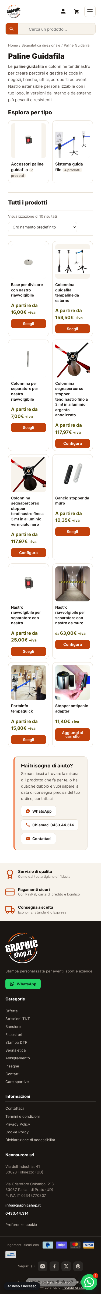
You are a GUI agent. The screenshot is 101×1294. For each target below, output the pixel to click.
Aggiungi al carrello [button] (72, 734)
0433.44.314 (17, 1213)
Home (13, 45)
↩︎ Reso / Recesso (22, 1286)
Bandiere (13, 1026)
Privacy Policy (17, 1124)
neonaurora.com (75, 1287)
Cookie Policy (17, 1132)
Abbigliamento (17, 1058)
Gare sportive (17, 1082)
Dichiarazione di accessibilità (30, 1140)
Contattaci (41, 838)
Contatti (12, 1074)
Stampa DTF (16, 1042)
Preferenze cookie (21, 1224)
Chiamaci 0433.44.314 (53, 825)
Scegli (28, 323)
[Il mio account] (63, 11)
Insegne (12, 1066)
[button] (89, 1282)
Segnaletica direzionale (41, 45)
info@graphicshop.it (23, 1205)
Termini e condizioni (22, 1116)
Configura (72, 443)
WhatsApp (42, 811)
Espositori (13, 1034)
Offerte (11, 1011)
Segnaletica (15, 1050)
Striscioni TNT (17, 1019)
